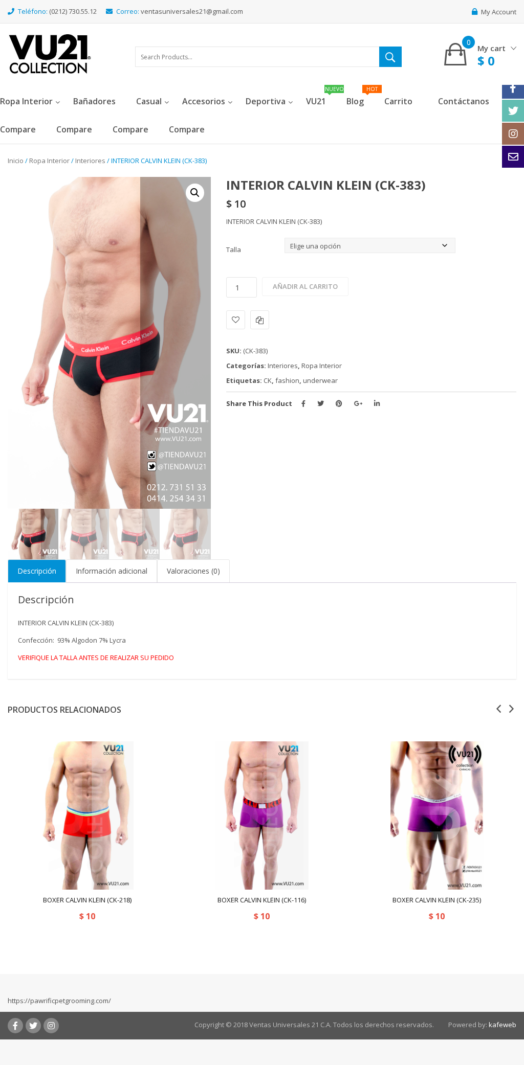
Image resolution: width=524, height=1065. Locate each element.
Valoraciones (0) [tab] (193, 571)
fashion (287, 380)
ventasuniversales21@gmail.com (192, 11)
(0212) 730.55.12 (73, 11)
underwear (320, 380)
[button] (195, 193)
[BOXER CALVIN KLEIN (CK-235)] (437, 815)
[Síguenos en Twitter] (513, 111)
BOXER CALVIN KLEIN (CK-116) (261, 899)
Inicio (16, 160)
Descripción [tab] (36, 571)
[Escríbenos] (513, 157)
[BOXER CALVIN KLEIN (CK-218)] (87, 815)
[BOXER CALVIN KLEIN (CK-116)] (262, 815)
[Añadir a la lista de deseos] (235, 319)
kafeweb (502, 1024)
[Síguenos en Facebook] (513, 88)
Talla (233, 249)
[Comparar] (259, 319)
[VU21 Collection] (50, 53)
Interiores (90, 160)
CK (268, 380)
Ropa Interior (49, 160)
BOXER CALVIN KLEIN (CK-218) (87, 899)
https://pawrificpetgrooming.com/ (59, 1000)
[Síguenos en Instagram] (513, 134)
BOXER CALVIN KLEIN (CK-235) (436, 899)
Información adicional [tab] (111, 571)
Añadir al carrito (305, 286)
